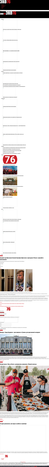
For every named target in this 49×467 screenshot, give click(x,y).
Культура (2, 154)
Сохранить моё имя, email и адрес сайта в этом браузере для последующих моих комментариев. (14, 327)
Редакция (2, 459)
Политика (2, 71)
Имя (1, 323)
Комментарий (2, 322)
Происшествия (3, 5)
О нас (2, 8)
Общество (2, 4)
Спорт (2, 7)
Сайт (0, 326)
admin (1, 268)
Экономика (2, 6)
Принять (35, 466)
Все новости (2, 458)
